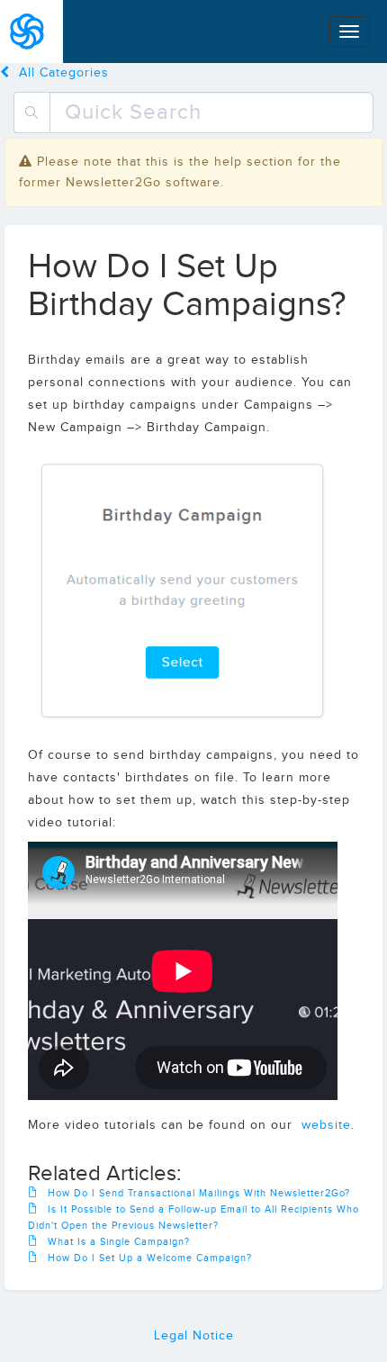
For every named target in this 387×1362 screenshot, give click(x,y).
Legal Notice (194, 1336)
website (326, 1125)
